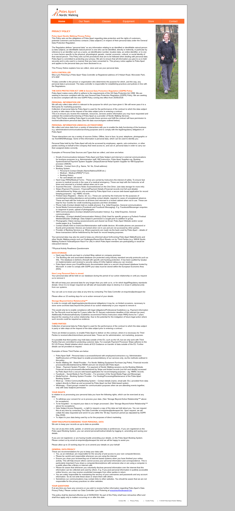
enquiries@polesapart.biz (121, 490)
